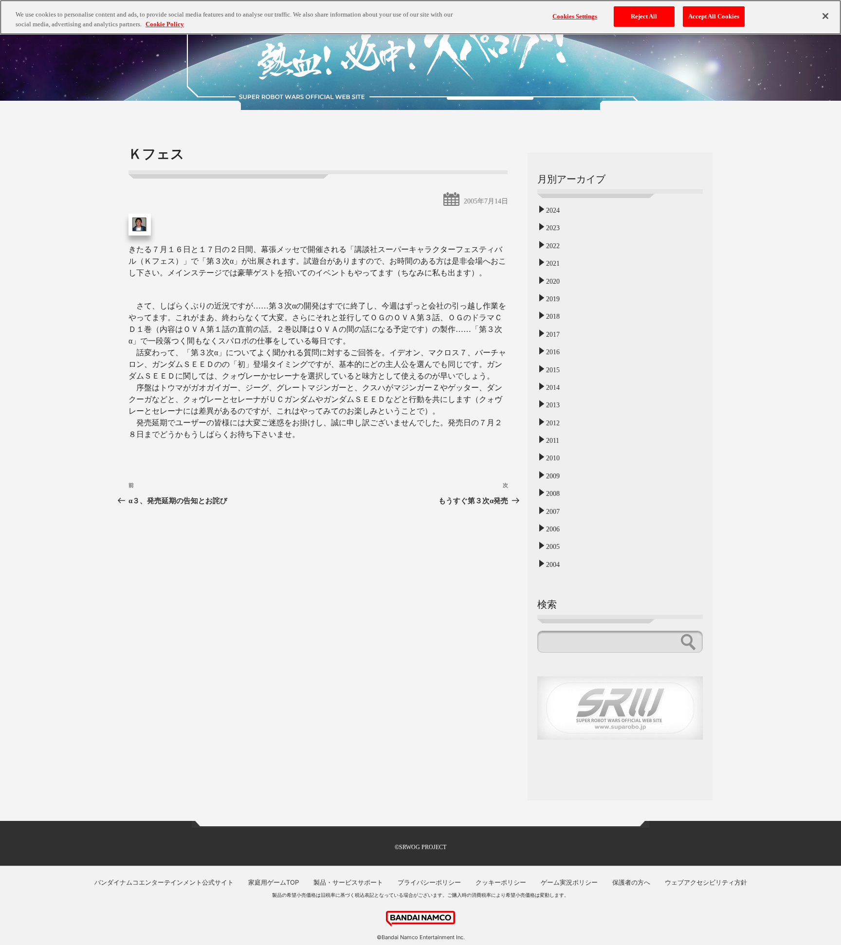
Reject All (644, 16)
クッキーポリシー (500, 882)
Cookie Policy (165, 24)
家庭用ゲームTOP (273, 882)
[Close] (825, 16)
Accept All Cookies (713, 16)
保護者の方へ (631, 882)
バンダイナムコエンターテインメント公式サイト (164, 882)
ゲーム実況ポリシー (569, 882)
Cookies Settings (574, 16)
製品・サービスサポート (348, 882)
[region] (420, 17)
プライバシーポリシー (429, 882)
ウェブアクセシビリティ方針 (706, 882)
